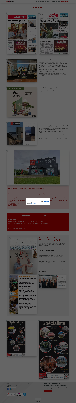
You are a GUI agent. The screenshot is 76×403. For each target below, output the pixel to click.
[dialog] (38, 201)
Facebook (34, 203)
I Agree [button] (46, 201)
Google (32, 203)
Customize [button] (42, 201)
